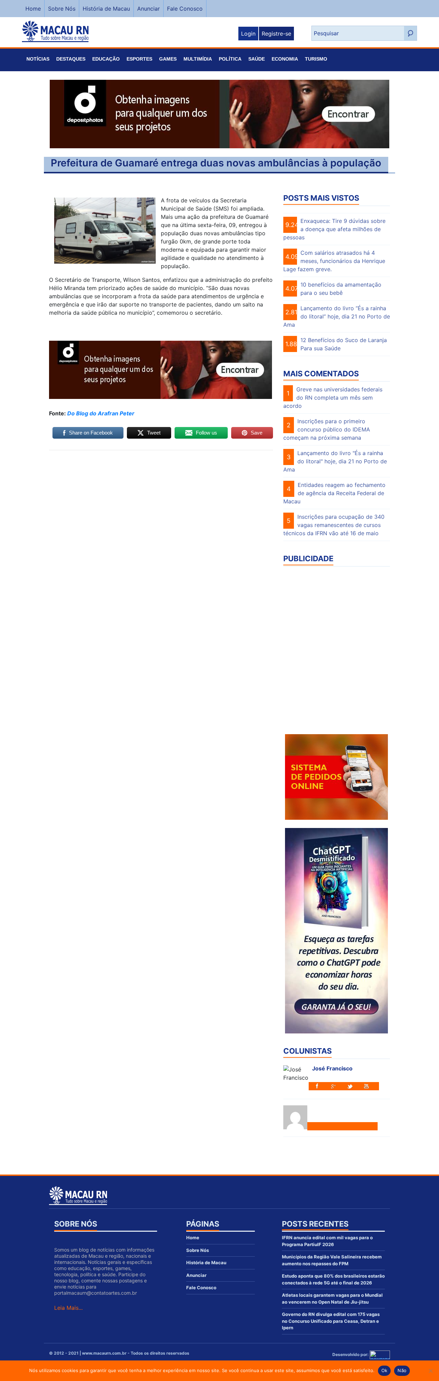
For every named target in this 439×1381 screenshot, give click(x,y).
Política (230, 59)
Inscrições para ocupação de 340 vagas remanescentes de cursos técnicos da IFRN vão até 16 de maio (333, 525)
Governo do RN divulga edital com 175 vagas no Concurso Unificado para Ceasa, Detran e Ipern (331, 1320)
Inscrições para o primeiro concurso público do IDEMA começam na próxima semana (326, 429)
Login (248, 33)
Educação (106, 59)
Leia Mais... (68, 1307)
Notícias (37, 59)
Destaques (70, 59)
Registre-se (276, 33)
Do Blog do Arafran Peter (100, 413)
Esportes (139, 59)
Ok (384, 1370)
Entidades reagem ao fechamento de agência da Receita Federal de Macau (334, 493)
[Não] (430, 1370)
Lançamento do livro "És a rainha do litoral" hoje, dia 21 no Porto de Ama (335, 461)
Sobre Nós (61, 8)
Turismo (316, 59)
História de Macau (106, 8)
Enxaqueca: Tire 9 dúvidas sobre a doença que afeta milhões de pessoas (334, 229)
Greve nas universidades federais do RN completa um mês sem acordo (332, 397)
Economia (285, 59)
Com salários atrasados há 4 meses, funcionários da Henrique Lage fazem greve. (334, 261)
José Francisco (332, 1068)
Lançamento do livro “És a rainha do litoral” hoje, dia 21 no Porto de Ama (336, 316)
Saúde (256, 59)
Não (402, 1370)
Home (33, 8)
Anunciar (148, 8)
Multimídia (197, 59)
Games (168, 59)
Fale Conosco (185, 8)
